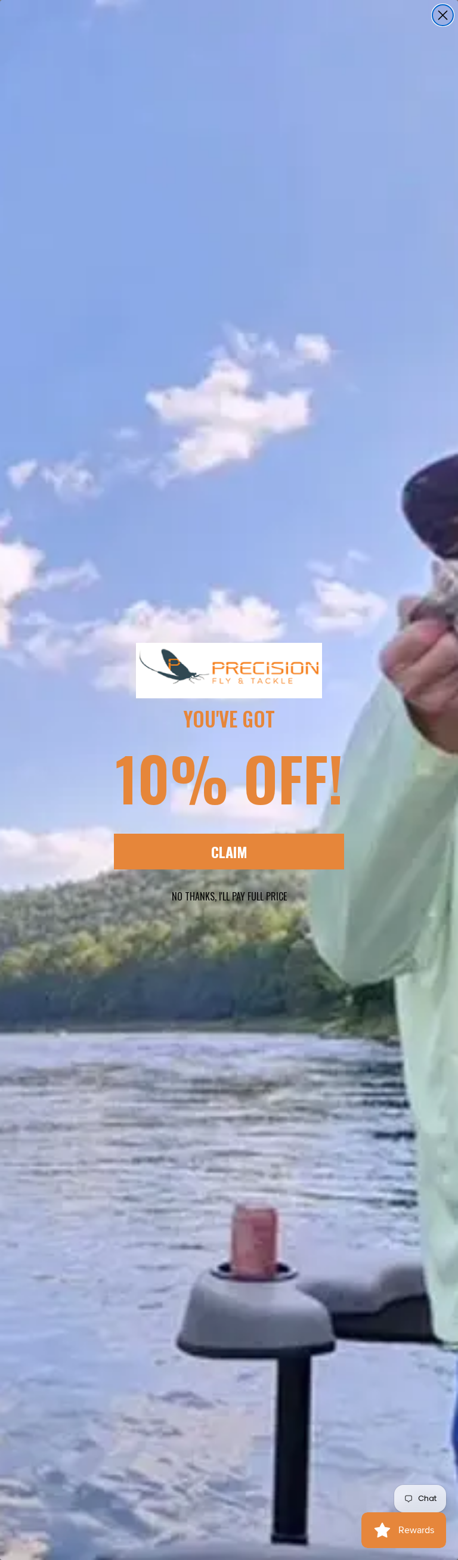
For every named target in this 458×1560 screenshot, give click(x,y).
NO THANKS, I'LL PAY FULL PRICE (229, 896)
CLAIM (229, 851)
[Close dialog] (442, 15)
